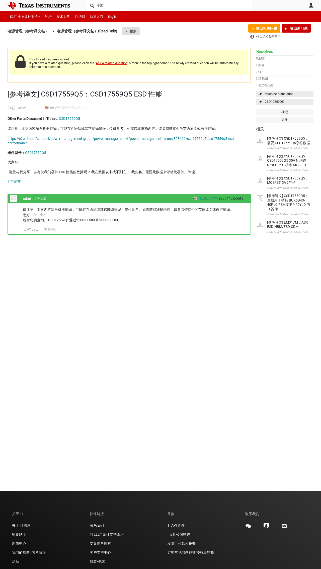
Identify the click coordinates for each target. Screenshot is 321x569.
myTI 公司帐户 (179, 534)
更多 (133, 31)
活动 (15, 561)
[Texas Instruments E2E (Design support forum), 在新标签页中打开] (266, 528)
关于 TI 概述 (21, 525)
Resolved (265, 51)
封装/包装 (97, 561)
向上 (25, 231)
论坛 (48, 17)
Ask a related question (111, 63)
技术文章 (63, 17)
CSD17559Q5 (274, 102)
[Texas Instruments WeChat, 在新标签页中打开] (248, 528)
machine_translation (279, 94)
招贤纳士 (19, 534)
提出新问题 (298, 28)
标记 (284, 112)
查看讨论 (50, 229)
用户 (310, 5)
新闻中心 (19, 543)
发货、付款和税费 (182, 543)
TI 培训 (80, 17)
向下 (37, 231)
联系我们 (97, 525)
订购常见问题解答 (182, 552)
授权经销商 (205, 552)
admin (22, 108)
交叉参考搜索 (100, 543)
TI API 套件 (176, 525)
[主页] (43, 6)
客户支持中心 (100, 552)
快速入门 (96, 17)
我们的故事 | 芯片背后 (29, 552)
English (113, 17)
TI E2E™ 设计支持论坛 (107, 534)
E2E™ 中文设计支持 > (25, 17)
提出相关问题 (266, 28)
